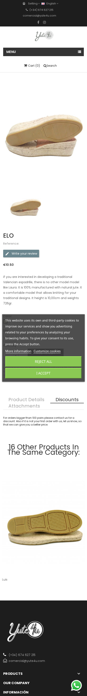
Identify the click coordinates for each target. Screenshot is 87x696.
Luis (4, 579)
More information (18, 351)
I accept (43, 373)
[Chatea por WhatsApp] (76, 685)
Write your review (24, 253)
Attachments (24, 406)
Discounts (67, 400)
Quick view (78, 566)
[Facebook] (38, 22)
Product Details (26, 400)
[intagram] (44, 22)
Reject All (43, 361)
